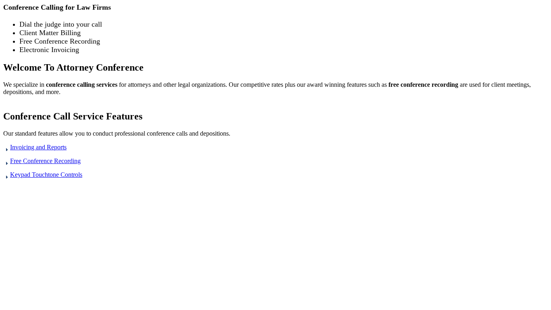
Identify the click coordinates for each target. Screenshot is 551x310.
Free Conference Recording (45, 160)
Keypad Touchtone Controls (46, 174)
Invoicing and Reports (38, 147)
